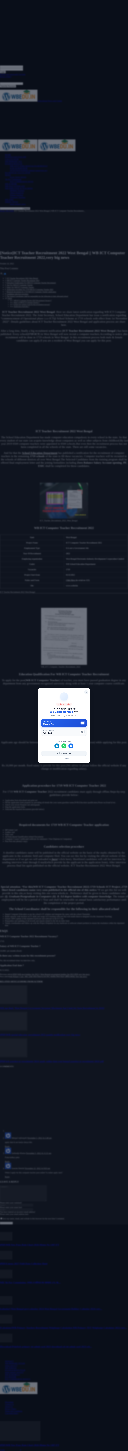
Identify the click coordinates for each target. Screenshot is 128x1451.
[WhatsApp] (64, 745)
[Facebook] (71, 745)
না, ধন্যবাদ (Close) (64, 758)
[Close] (86, 692)
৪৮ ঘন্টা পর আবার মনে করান (64, 753)
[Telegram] (57, 745)
